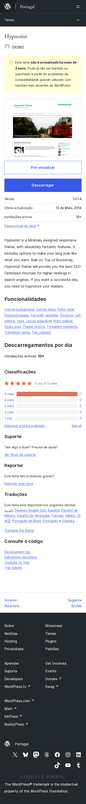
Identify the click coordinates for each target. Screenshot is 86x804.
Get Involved (55, 663)
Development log (17, 552)
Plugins (50, 641)
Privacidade (14, 649)
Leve (20, 321)
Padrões (52, 649)
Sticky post (12, 326)
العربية (8, 510)
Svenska (68, 521)
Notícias (11, 633)
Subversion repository (20, 557)
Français (57, 515)
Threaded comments (62, 326)
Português (50, 521)
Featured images (16, 315)
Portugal (21, 744)
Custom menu (46, 309)
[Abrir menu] (79, 6)
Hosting (10, 641)
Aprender (11, 663)
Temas (9, 20)
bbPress (13, 716)
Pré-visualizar (43, 167)
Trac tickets (13, 568)
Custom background (19, 309)
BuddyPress (16, 724)
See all (77, 426)
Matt (10, 708)
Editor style (66, 309)
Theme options (34, 326)
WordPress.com (19, 701)
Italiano (70, 515)
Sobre (9, 625)
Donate (53, 679)
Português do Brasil (26, 521)
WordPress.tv (17, 686)
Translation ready (17, 332)
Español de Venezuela (33, 515)
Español (54, 510)
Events (50, 671)
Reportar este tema (18, 483)
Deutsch (21, 510)
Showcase (53, 625)
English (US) (37, 510)
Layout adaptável (39, 321)
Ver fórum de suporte (20, 454)
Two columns (41, 332)
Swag (52, 686)
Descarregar (43, 185)
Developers (13, 679)
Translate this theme (19, 530)
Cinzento (66, 315)
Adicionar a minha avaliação (24, 426)
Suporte (10, 671)
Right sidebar (63, 321)
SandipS (18, 46)
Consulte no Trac (17, 562)
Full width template (44, 315)
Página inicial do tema (20, 226)
